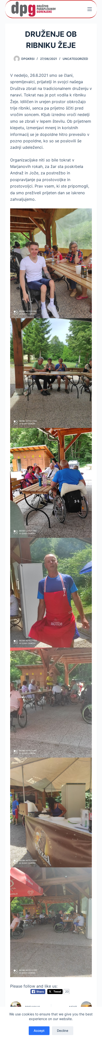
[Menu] (89, 9)
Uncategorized (75, 59)
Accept (39, 1031)
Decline (62, 1031)
